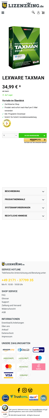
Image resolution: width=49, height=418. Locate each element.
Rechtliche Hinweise (16, 215)
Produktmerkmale (15, 199)
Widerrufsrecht (9, 309)
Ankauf (5, 329)
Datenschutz (8, 333)
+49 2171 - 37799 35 (17, 280)
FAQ (3, 295)
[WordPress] (30, 390)
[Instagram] (24, 390)
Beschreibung (12, 191)
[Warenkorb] (43, 13)
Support (5, 302)
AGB (4, 312)
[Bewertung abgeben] (24, 82)
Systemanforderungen (17, 207)
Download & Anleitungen (13, 323)
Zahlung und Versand (11, 305)
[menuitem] (43, 13)
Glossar (5, 298)
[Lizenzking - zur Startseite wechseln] (24, 5)
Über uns (6, 326)
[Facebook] (19, 390)
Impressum (7, 336)
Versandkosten (37, 409)
